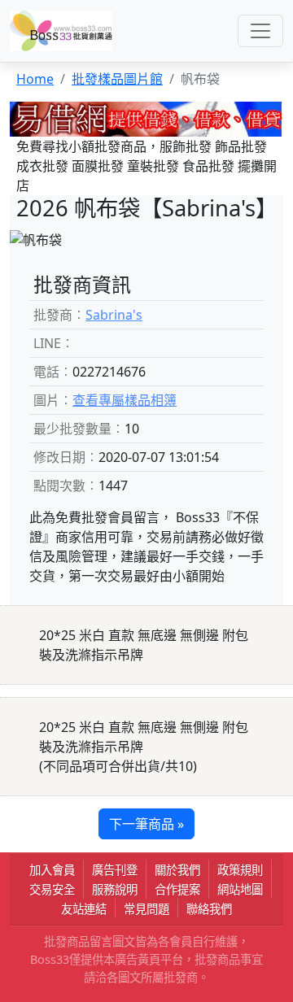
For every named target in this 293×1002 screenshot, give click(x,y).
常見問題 (146, 909)
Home (35, 79)
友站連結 (84, 909)
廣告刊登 (115, 870)
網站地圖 (240, 889)
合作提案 (177, 889)
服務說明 (115, 889)
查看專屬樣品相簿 (124, 400)
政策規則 (240, 870)
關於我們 (177, 870)
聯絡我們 (209, 909)
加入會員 (52, 870)
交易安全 (52, 889)
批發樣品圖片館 (117, 79)
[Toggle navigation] (260, 31)
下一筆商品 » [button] (146, 824)
